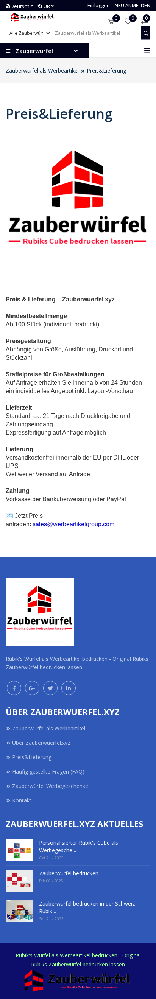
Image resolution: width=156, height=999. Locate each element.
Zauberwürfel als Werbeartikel (42, 70)
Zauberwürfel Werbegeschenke (50, 785)
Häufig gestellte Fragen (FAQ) (48, 771)
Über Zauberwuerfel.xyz (41, 742)
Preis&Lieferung (106, 70)
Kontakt (21, 800)
